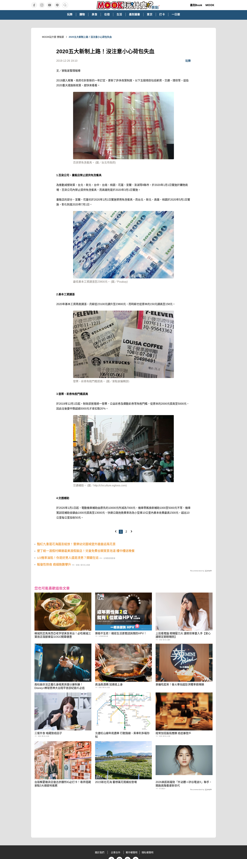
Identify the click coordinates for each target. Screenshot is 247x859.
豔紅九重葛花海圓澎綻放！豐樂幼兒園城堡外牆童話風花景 (76, 544)
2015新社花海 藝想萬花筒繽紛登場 (116, 782)
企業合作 (115, 852)
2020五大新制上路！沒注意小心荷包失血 (90, 37)
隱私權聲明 (147, 852)
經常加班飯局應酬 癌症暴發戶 (173, 733)
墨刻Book (196, 5)
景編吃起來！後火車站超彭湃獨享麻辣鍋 (180, 684)
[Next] (131, 531)
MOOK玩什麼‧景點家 (53, 37)
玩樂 (188, 60)
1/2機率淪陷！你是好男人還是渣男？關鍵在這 (68, 558)
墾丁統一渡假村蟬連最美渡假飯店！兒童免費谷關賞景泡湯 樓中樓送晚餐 (86, 551)
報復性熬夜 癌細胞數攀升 (54, 564)
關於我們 (99, 852)
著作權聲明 (131, 852)
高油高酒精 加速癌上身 (109, 684)
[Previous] (115, 531)
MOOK (209, 5)
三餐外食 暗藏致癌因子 (48, 733)
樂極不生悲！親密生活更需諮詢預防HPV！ (121, 633)
